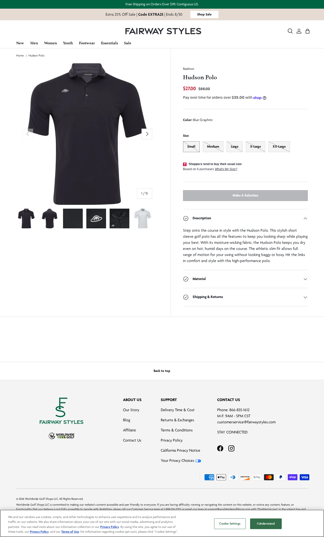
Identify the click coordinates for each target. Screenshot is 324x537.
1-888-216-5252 (172, 509)
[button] (307, 31)
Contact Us (132, 440)
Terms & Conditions (177, 430)
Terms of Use (70, 531)
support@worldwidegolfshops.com (229, 509)
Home (20, 55)
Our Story (131, 410)
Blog (126, 420)
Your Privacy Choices (177, 460)
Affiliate (129, 430)
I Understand (266, 523)
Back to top (162, 371)
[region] (162, 523)
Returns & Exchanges (177, 420)
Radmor (188, 69)
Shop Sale (204, 14)
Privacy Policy (172, 440)
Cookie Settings (230, 523)
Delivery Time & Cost (178, 410)
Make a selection (245, 195)
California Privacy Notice (180, 450)
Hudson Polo (37, 55)
